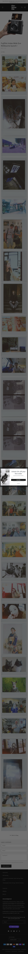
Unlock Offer (18, 479)
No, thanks (18, 483)
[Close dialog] (26, 469)
